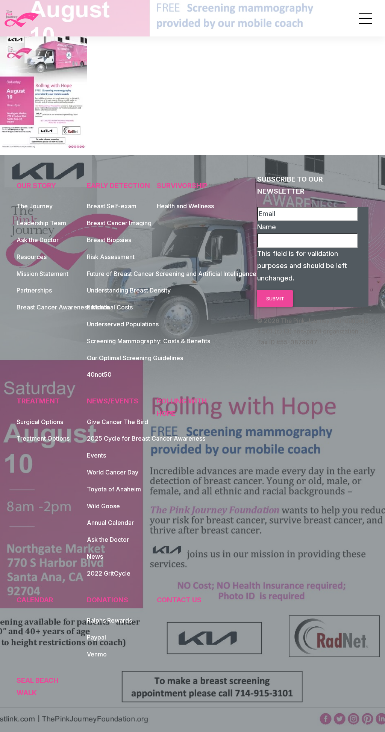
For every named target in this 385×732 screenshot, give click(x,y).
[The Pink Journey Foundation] (22, 18)
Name (266, 227)
